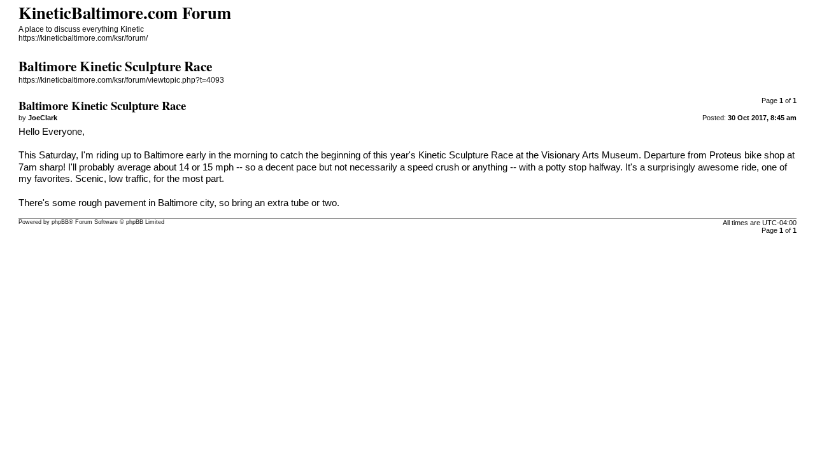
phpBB (60, 222)
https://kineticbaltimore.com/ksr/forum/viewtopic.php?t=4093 (121, 80)
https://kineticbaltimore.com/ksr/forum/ (83, 38)
